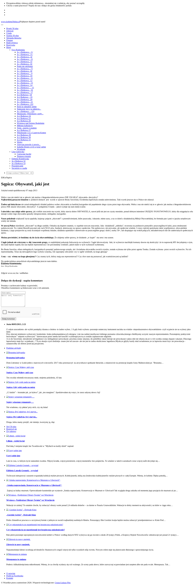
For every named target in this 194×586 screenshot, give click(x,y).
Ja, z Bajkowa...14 (24, 85)
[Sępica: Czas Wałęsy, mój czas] (20, 367)
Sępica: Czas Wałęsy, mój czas (19, 372)
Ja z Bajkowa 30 (24, 137)
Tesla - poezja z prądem (27, 128)
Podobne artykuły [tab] (13, 348)
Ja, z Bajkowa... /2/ (25, 59)
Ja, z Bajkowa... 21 (25, 102)
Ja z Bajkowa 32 (18, 161)
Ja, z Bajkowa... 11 (25, 78)
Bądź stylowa (12, 43)
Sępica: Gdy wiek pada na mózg (20, 387)
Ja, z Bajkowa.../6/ (24, 64)
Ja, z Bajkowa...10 (24, 76)
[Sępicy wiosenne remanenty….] (20, 397)
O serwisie (10, 573)
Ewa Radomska (18, 50)
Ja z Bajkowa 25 (24, 118)
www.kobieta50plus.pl (10, 22)
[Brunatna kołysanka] (15, 352)
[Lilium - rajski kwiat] (15, 436)
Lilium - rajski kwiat (15, 441)
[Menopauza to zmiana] (16, 554)
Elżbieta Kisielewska (20, 159)
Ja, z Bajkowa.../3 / (25, 54)
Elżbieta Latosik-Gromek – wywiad (22, 470)
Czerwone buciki (24, 154)
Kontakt (9, 578)
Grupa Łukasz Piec (63, 583)
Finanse (9, 40)
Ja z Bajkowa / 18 (24, 95)
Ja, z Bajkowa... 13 (25, 83)
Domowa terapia (24, 156)
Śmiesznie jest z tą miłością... (29, 109)
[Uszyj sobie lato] (14, 450)
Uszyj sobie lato (13, 456)
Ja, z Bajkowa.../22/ (25, 104)
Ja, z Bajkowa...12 (24, 80)
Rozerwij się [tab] (11, 429)
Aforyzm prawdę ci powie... (28, 144)
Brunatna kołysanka (15, 358)
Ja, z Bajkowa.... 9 (24, 73)
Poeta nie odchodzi (25, 66)
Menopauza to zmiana (16, 559)
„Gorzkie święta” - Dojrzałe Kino (21, 515)
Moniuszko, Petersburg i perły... (30, 114)
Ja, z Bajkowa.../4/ (24, 57)
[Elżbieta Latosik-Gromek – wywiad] (22, 465)
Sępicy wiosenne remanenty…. (20, 402)
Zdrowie (9, 31)
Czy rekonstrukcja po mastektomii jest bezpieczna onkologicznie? (35, 530)
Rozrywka (10, 45)
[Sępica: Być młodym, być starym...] (22, 412)
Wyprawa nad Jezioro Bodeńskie (30, 123)
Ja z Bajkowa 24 (24, 116)
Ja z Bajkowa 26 (24, 121)
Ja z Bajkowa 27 (24, 130)
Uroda (9, 33)
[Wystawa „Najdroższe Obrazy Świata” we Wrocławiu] (29, 495)
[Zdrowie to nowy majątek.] (18, 539)
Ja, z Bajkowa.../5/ (24, 62)
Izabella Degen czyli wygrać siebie (31, 147)
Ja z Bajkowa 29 (24, 135)
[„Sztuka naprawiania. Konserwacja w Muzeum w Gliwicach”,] (33, 480)
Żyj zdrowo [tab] (11, 431)
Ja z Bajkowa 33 (18, 163)
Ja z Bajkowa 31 (24, 140)
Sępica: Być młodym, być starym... (21, 417)
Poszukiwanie (17, 166)
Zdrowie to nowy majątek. (18, 544)
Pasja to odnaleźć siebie (27, 107)
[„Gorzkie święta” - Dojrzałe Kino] (21, 510)
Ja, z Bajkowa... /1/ (25, 52)
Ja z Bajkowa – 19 (24, 97)
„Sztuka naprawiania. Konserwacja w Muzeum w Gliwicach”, (34, 485)
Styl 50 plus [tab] (11, 426)
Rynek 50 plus (12, 28)
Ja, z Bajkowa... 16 (25, 90)
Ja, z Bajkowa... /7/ (25, 69)
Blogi (8, 47)
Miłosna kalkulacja (25, 125)
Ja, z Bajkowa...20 (24, 99)
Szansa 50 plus (12, 35)
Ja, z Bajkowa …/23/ (25, 111)
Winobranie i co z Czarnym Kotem (31, 133)
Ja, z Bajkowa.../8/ (24, 71)
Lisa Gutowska (18, 152)
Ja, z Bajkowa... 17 (25, 92)
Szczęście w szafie (19, 168)
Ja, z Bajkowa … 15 (25, 88)
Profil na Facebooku (14, 576)
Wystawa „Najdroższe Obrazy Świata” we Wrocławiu (30, 500)
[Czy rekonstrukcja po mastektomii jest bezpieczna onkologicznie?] (34, 525)
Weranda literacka (13, 38)
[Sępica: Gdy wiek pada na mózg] (21, 382)
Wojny (19, 142)
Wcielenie (21, 149)
